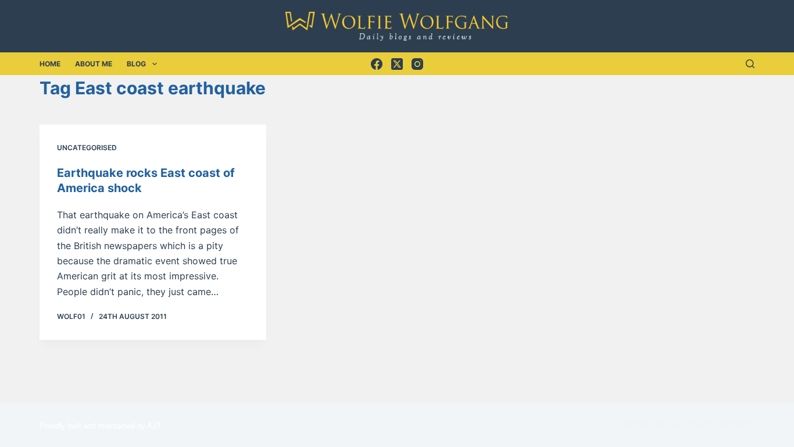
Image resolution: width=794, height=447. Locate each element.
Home (50, 63)
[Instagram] (417, 64)
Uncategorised (87, 147)
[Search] (750, 63)
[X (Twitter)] (397, 64)
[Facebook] (376, 64)
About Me (93, 63)
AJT (154, 425)
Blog (136, 63)
